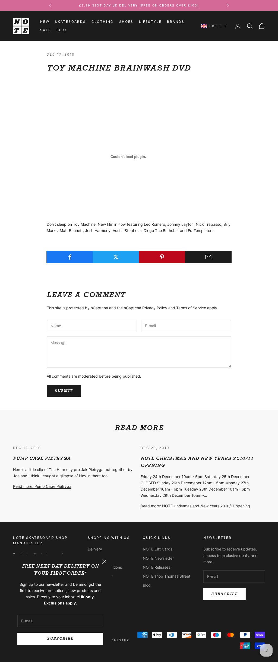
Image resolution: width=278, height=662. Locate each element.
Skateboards (70, 22)
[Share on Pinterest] (162, 257)
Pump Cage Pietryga (42, 458)
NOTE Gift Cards (157, 549)
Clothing (102, 22)
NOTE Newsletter (158, 558)
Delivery (95, 549)
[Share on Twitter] (116, 257)
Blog (62, 30)
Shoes (126, 22)
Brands (175, 22)
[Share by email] (208, 257)
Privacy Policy (154, 307)
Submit (64, 391)
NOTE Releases (156, 567)
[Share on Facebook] (70, 257)
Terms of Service (191, 307)
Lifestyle (150, 22)
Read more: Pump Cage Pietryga (42, 486)
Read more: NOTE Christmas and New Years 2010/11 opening (195, 506)
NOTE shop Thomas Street (166, 576)
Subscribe (60, 638)
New (44, 22)
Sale (45, 30)
